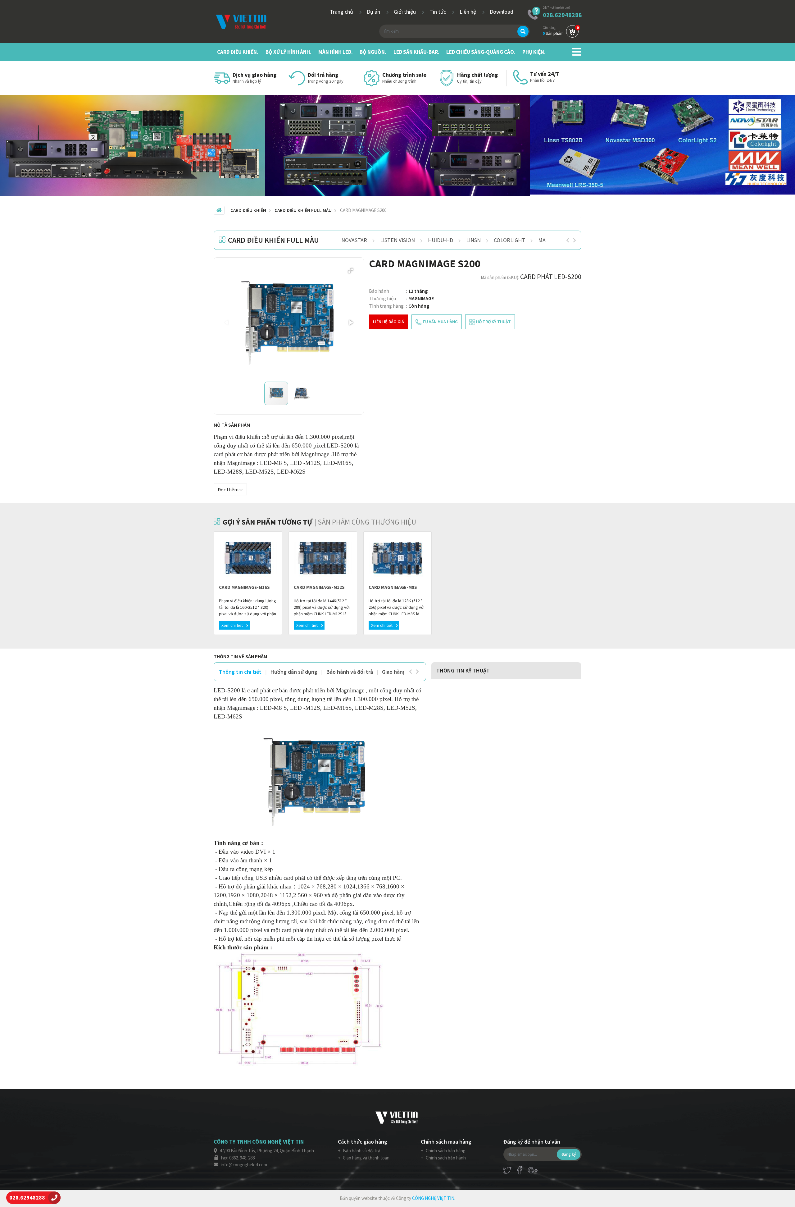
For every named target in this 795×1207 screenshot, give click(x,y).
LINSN (473, 240)
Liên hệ (468, 11)
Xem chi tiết (232, 625)
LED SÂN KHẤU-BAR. (416, 51)
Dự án (374, 11)
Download (501, 11)
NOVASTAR (354, 240)
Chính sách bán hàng (445, 1151)
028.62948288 (562, 15)
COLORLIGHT (509, 240)
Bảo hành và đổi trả (361, 1151)
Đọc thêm (228, 489)
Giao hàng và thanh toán (365, 1158)
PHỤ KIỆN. (534, 51)
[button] (351, 271)
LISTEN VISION (397, 240)
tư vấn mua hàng (439, 321)
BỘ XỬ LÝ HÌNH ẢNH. (288, 51)
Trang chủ (342, 11)
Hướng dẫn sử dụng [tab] (293, 671)
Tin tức (438, 11)
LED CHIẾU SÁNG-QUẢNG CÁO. (481, 51)
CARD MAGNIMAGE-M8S (393, 587)
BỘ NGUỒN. (373, 51)
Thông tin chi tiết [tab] (240, 671)
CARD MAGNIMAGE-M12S (319, 587)
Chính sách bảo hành (445, 1158)
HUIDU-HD (440, 240)
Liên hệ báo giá (388, 321)
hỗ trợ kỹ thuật (493, 321)
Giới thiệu (405, 11)
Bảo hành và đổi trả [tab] (349, 671)
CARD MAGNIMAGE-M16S (244, 587)
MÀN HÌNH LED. (335, 51)
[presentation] (567, 240)
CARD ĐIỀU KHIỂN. (237, 51)
